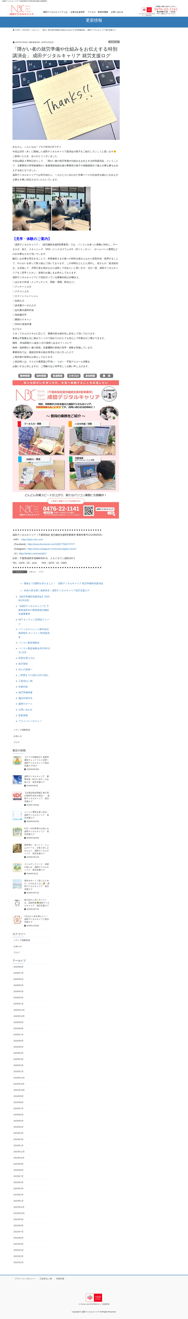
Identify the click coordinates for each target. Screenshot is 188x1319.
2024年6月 (19, 1114)
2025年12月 (19, 1010)
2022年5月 (19, 1244)
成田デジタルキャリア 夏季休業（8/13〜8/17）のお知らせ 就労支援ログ (36, 779)
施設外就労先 (25, 698)
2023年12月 (19, 1151)
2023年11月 (19, 1158)
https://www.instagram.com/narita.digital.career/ (51, 549)
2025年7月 (19, 1034)
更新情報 (23, 715)
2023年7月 (19, 1176)
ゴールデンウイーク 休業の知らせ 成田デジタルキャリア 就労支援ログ (36, 867)
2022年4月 (19, 1250)
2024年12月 (19, 1078)
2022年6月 (19, 1238)
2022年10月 (19, 1213)
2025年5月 (19, 1047)
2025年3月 (19, 1059)
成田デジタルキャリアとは (55, 12)
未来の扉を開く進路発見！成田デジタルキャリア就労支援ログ (57, 590)
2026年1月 (19, 1004)
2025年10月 (19, 1016)
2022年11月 (19, 1207)
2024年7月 (19, 1108)
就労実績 (23, 663)
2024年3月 (19, 1133)
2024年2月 (19, 1139)
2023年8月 (19, 1170)
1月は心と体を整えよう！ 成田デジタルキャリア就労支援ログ (37, 919)
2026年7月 (19, 973)
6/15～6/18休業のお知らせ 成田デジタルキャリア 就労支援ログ (37, 831)
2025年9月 (19, 1022)
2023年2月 (19, 1194)
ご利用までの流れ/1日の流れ (33, 675)
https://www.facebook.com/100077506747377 (51, 544)
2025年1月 (19, 1071)
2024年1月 (19, 1145)
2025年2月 (19, 1065)
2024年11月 (19, 1084)
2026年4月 (19, 991)
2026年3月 (19, 997)
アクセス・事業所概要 (98, 12)
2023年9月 (19, 1164)
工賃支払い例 (25, 681)
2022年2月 (19, 1262)
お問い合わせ (117, 12)
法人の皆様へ (25, 669)
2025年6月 (19, 1041)
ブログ (41, 572)
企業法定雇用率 (77, 12)
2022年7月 (19, 1231)
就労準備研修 (25, 692)
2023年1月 (19, 1201)
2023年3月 (19, 1188)
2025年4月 (19, 1053)
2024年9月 (19, 1096)
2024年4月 (19, 1127)
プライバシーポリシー (30, 721)
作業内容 (23, 686)
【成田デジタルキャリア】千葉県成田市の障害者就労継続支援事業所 (33, 610)
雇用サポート (25, 704)
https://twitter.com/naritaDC (33, 553)
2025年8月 (19, 1028)
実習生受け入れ (26, 658)
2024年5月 (19, 1121)
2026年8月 (19, 967)
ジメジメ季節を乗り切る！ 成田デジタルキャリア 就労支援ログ (37, 815)
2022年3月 (19, 1256)
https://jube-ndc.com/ (32, 539)
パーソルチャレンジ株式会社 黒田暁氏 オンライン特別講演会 (34, 633)
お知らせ (114, 42)
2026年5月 (19, 985)
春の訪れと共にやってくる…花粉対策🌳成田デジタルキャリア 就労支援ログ (36, 903)
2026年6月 (19, 979)
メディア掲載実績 (22, 730)
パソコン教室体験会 (29, 642)
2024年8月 (19, 1102)
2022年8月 (19, 1225)
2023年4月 (19, 1182)
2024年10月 (19, 1090)
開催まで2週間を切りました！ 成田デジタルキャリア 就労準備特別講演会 (63, 583)
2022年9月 (19, 1219)
